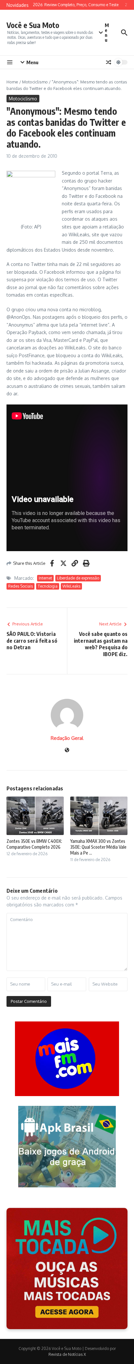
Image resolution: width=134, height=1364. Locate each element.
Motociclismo (35, 81)
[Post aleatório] (108, 62)
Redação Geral (67, 738)
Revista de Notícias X (67, 1354)
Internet (45, 578)
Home (12, 81)
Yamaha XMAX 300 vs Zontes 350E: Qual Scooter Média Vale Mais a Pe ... (98, 847)
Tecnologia (48, 586)
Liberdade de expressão (78, 578)
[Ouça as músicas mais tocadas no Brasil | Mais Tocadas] (67, 1268)
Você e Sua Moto (33, 25)
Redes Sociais (20, 586)
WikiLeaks (71, 586)
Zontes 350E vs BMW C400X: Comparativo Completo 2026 (34, 844)
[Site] (67, 750)
